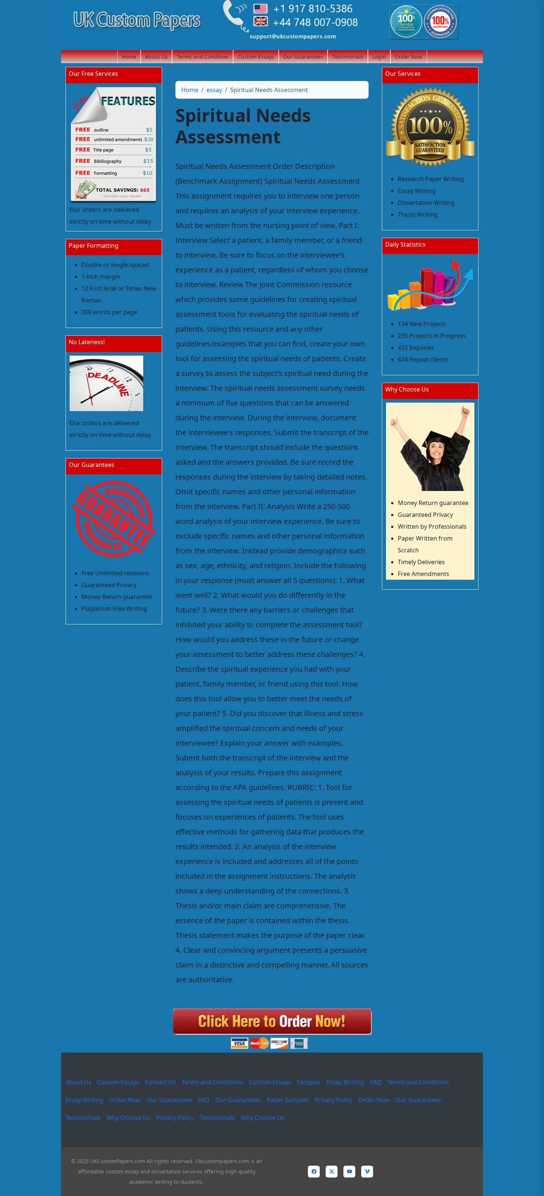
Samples (308, 1082)
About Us (156, 56)
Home (129, 56)
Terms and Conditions (212, 1082)
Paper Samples (288, 1100)
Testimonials (347, 56)
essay (214, 90)
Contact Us (160, 1082)
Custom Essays (256, 56)
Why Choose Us (128, 1118)
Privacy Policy (333, 1100)
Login (379, 56)
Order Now (408, 56)
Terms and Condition (202, 56)
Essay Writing (345, 1082)
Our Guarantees (303, 56)
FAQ (376, 1082)
